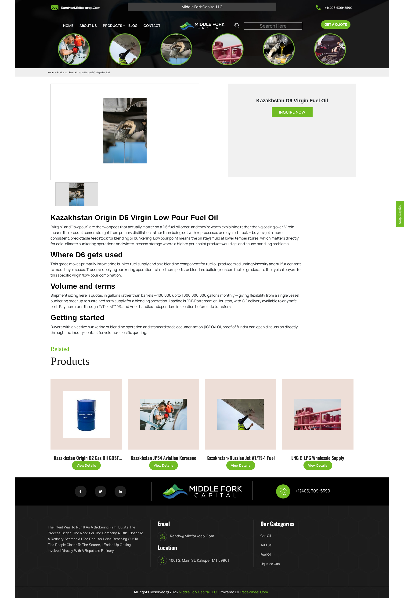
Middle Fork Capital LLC (197, 592)
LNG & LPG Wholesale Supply (317, 457)
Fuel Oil (73, 72)
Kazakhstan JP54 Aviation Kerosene (163, 457)
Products (62, 72)
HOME (68, 25)
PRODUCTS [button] (112, 25)
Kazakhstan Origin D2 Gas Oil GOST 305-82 (86, 458)
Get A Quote (336, 24)
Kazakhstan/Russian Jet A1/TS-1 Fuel (240, 457)
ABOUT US (88, 25)
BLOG (132, 25)
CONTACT (152, 25)
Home (51, 72)
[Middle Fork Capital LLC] (202, 25)
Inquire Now (292, 112)
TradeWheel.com (254, 592)
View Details (86, 465)
